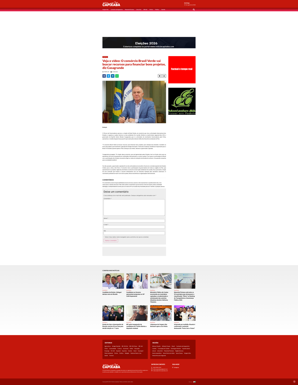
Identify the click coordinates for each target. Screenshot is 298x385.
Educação (137, 348)
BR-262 (145, 9)
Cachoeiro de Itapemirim (117, 9)
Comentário (108, 198)
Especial (118, 351)
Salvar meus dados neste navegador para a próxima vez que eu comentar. (127, 237)
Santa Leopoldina (156, 353)
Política (157, 9)
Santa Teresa (179, 353)
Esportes (124, 351)
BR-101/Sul (125, 346)
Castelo (154, 348)
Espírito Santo (186, 348)
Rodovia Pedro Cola (136, 353)
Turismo (111, 355)
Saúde (106, 355)
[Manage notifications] (294, 381)
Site (105, 230)
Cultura (119, 348)
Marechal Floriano (129, 9)
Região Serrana (179, 351)
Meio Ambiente (109, 353)
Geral (134, 351)
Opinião (163, 9)
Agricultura (108, 346)
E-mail (106, 224)
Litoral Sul (138, 9)
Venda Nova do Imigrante (159, 355)
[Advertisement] (149, 23)
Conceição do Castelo (163, 348)
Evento (130, 351)
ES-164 (113, 351)
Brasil (173, 346)
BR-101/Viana (133, 346)
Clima (106, 348)
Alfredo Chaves (166, 346)
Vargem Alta (105, 9)
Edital (131, 348)
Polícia (151, 9)
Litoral (154, 351)
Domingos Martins (176, 348)
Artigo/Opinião (116, 346)
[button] (194, 9)
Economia (125, 348)
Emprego (107, 351)
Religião (127, 353)
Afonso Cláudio (156, 346)
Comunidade (112, 348)
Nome (106, 218)
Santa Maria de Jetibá (168, 353)
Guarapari (140, 351)
